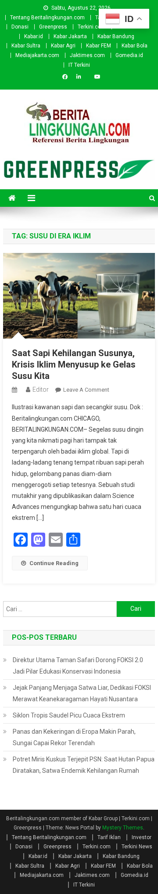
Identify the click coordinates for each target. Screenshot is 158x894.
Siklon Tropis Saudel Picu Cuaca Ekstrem (69, 715)
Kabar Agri (63, 46)
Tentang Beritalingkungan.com (47, 17)
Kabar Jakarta (70, 36)
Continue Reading (54, 563)
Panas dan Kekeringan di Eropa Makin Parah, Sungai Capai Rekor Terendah (74, 737)
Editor (40, 389)
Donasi (20, 27)
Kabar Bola (134, 46)
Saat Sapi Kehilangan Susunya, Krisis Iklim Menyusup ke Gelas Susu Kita (74, 364)
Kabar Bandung (115, 36)
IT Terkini (79, 65)
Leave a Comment (86, 389)
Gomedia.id (129, 55)
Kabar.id (33, 36)
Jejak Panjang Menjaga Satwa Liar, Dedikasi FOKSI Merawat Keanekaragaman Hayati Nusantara (82, 693)
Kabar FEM (98, 46)
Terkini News (137, 847)
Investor (141, 837)
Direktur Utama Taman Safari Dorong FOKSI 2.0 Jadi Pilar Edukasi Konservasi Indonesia (78, 665)
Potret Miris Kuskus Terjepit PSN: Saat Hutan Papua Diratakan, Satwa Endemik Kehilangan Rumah (83, 765)
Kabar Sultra (25, 46)
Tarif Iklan (109, 837)
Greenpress (53, 27)
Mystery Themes (122, 828)
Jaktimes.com (87, 55)
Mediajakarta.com (37, 55)
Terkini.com (92, 27)
